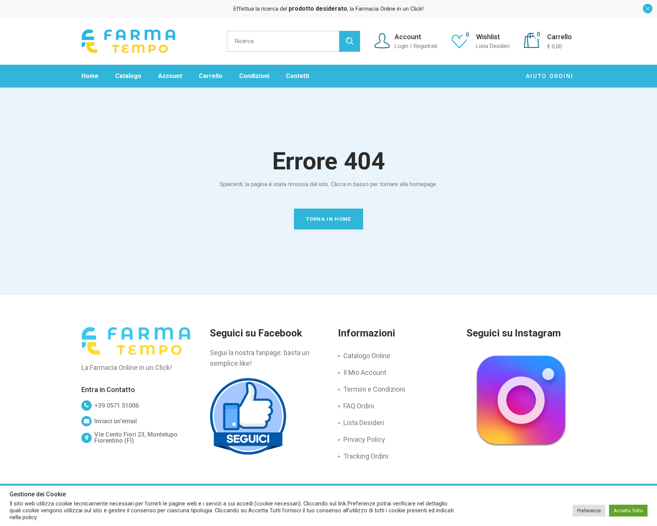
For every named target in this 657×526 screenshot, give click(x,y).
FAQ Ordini (358, 406)
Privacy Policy (364, 439)
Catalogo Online (366, 356)
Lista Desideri (363, 423)
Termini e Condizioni (374, 389)
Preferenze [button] (589, 510)
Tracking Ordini (365, 456)
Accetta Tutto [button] (628, 510)
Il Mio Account (364, 372)
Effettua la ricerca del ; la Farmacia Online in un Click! (328, 8)
